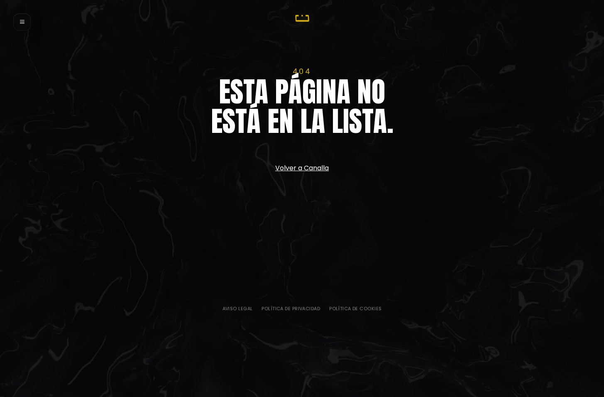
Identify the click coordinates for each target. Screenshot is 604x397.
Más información (336, 294)
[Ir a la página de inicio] (302, 18)
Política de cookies (355, 308)
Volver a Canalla (302, 168)
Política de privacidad (291, 308)
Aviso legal (238, 308)
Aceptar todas (300, 294)
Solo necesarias (265, 294)
